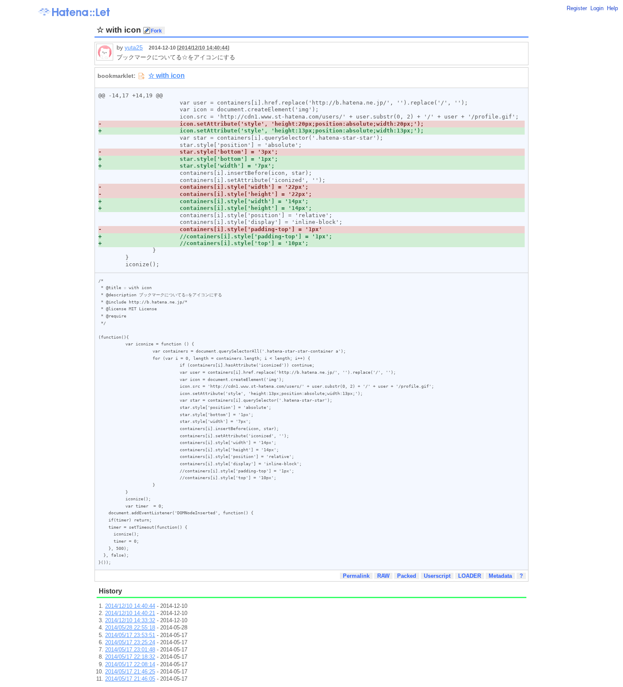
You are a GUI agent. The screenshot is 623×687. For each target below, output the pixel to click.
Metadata (500, 576)
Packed (406, 576)
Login (597, 8)
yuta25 (134, 47)
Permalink (356, 576)
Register (577, 8)
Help (612, 8)
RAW (383, 576)
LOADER (469, 576)
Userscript (437, 576)
